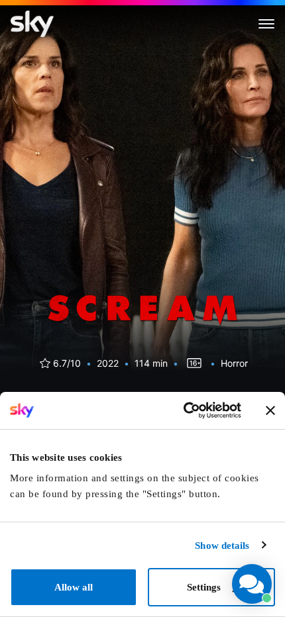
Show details (222, 545)
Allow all (73, 587)
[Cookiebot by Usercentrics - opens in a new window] (183, 410)
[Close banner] (270, 410)
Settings (204, 587)
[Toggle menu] (266, 24)
